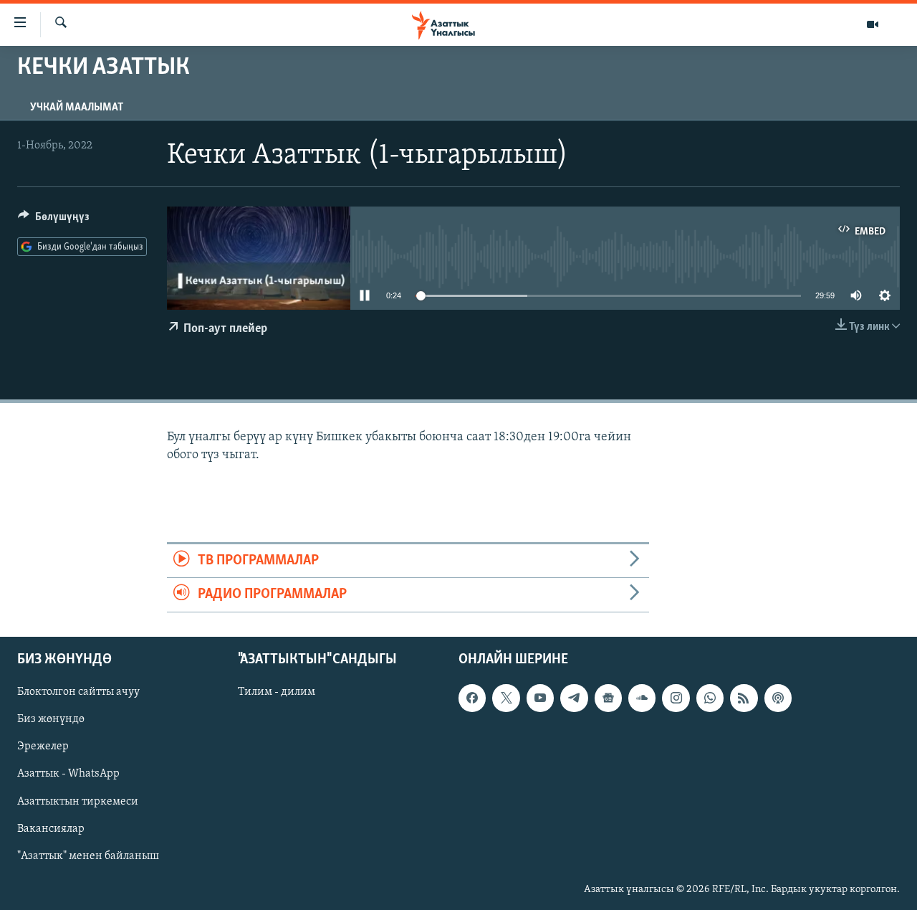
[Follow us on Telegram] (573, 697)
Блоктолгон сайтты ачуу (78, 692)
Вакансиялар (51, 828)
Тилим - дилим (276, 692)
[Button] (54, 220)
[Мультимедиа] (872, 24)
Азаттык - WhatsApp (68, 773)
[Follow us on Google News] (608, 697)
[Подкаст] (778, 697)
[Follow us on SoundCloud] (642, 697)
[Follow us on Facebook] (472, 697)
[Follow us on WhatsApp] (710, 697)
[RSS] (743, 697)
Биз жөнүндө (51, 719)
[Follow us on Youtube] (540, 697)
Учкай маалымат (76, 107)
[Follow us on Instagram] (675, 697)
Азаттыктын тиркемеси (77, 801)
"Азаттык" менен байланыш (88, 855)
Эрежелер (43, 746)
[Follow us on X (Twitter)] (505, 697)
